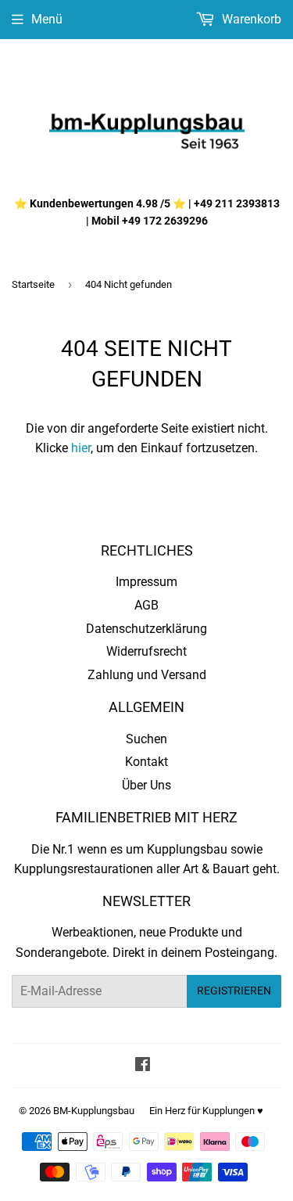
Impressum (146, 581)
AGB (146, 605)
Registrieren (234, 990)
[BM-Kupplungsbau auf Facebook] (142, 1066)
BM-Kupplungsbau (93, 1110)
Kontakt (146, 761)
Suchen (146, 739)
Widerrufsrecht (146, 651)
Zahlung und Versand (147, 674)
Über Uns (146, 785)
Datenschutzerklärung (146, 628)
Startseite (33, 284)
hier (81, 447)
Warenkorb (250, 19)
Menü (47, 19)
